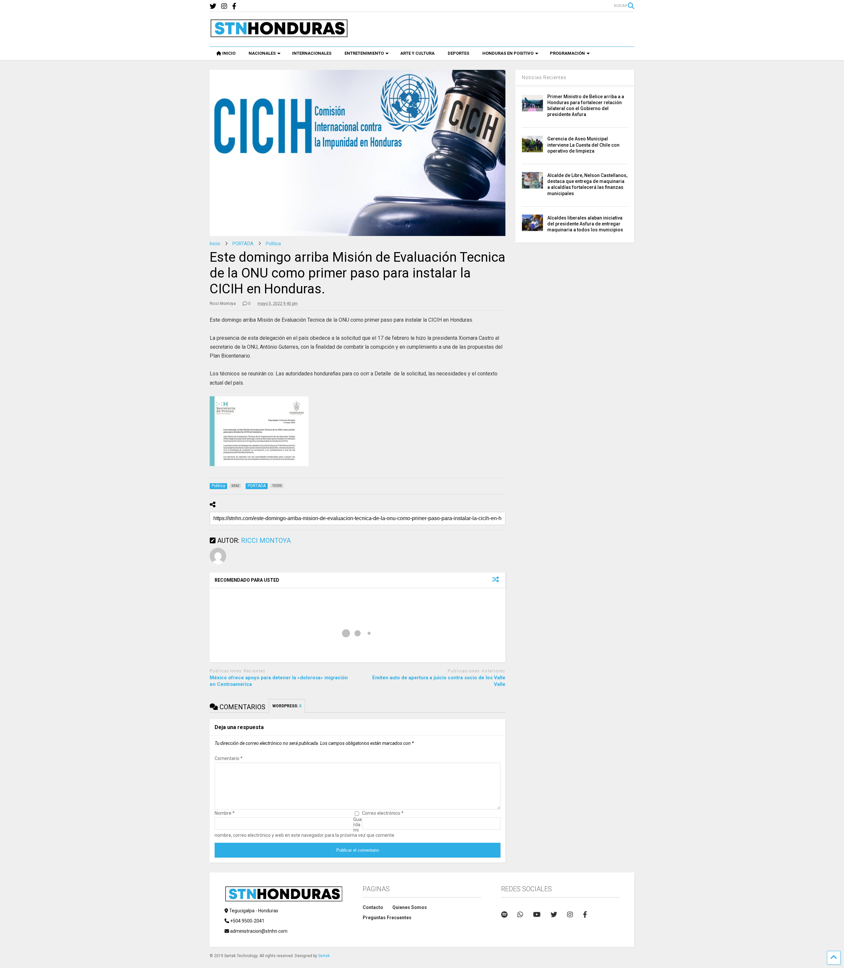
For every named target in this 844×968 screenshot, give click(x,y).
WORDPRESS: (286, 706)
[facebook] (234, 6)
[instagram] (224, 6)
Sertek (324, 955)
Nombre (225, 813)
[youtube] (537, 915)
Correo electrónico (383, 813)
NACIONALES (262, 53)
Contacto (373, 907)
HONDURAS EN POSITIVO (507, 53)
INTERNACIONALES (311, 53)
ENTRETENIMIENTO (364, 53)
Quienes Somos (409, 907)
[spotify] (504, 915)
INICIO (228, 53)
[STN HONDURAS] (279, 35)
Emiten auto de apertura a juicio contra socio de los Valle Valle (438, 681)
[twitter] (213, 6)
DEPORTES (458, 53)
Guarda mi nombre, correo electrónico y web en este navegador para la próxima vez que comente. (305, 827)
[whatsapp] (520, 915)
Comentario (229, 758)
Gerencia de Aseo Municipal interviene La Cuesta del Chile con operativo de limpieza (583, 144)
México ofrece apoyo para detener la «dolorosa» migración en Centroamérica (279, 681)
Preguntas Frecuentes (387, 917)
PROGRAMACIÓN (567, 53)
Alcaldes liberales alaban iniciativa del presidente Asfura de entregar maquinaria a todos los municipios (585, 223)
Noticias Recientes (544, 77)
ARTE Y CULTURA (417, 53)
